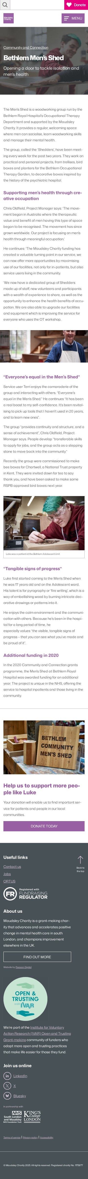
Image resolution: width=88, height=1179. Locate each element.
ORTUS (9, 881)
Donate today (44, 826)
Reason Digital (24, 967)
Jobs (7, 874)
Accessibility (46, 1137)
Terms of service (12, 1137)
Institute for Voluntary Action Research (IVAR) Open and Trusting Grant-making (37, 1033)
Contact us (12, 866)
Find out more (37, 957)
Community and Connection (25, 47)
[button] (5, 5)
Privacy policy (30, 1137)
